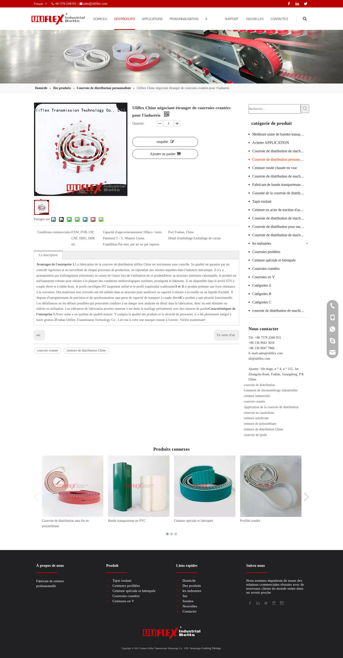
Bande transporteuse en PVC (127, 520)
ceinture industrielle (257, 396)
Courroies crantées (266, 269)
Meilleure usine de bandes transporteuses (280, 134)
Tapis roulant (261, 201)
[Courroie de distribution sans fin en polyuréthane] (72, 486)
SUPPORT (231, 19)
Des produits (191, 586)
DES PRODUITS (124, 19)
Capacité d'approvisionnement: (123, 232)
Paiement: (109, 238)
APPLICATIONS (152, 19)
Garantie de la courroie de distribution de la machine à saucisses (280, 193)
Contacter (189, 611)
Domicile (189, 580)
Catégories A (261, 285)
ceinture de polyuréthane (260, 423)
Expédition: (110, 244)
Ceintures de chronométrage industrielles (271, 390)
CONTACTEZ (279, 19)
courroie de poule (255, 435)
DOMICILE (100, 19)
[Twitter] (305, 3)
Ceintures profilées (126, 586)
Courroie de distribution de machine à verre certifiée (280, 151)
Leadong (206, 648)
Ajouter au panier (162, 154)
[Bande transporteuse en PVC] (138, 486)
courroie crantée (47, 350)
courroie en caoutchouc (259, 412)
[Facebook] (288, 3)
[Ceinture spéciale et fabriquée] (204, 486)
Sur (184, 596)
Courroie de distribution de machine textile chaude (280, 176)
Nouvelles (189, 606)
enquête (162, 142)
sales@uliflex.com (271, 353)
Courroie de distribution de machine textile (280, 218)
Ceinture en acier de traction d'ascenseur (280, 210)
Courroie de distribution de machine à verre (280, 235)
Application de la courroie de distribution (271, 407)
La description (48, 255)
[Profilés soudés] (270, 486)
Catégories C (261, 302)
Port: (171, 232)
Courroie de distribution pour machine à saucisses (280, 227)
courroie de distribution (259, 385)
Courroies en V (263, 277)
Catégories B (261, 294)
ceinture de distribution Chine (86, 350)
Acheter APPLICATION (270, 143)
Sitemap (216, 648)
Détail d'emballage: (181, 238)
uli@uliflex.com (259, 358)
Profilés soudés (250, 520)
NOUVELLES (254, 19)
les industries (261, 243)
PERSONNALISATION (184, 19)
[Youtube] (273, 602)
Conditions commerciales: (54, 232)
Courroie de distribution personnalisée (280, 159)
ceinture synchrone (256, 418)
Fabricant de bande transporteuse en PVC (280, 185)
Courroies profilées (266, 252)
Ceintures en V (123, 601)
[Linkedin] (296, 3)
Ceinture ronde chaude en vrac (274, 168)
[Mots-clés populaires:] (305, 108)
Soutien (187, 601)
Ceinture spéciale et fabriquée (274, 260)
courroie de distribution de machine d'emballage (280, 311)
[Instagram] (281, 602)
